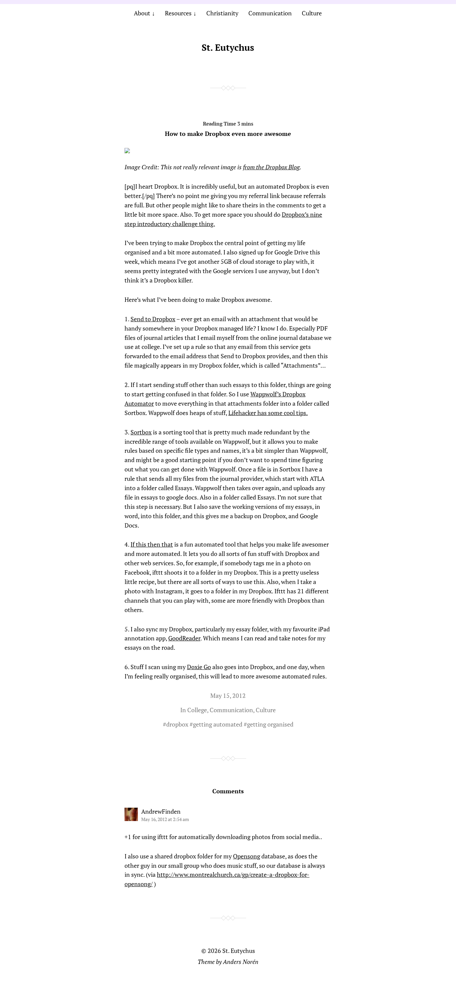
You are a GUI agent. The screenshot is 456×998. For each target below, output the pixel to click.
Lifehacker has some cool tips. (268, 413)
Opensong (246, 856)
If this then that (152, 544)
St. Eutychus (228, 47)
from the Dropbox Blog (271, 167)
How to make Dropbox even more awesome (228, 134)
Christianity (222, 13)
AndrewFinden (161, 811)
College (197, 710)
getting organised (270, 724)
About (142, 13)
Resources (178, 13)
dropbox (177, 724)
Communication (270, 13)
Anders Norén (240, 962)
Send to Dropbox (153, 319)
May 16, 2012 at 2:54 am (165, 819)
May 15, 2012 (228, 695)
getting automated (217, 724)
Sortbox (141, 432)
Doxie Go (199, 667)
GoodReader (184, 638)
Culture (312, 13)
